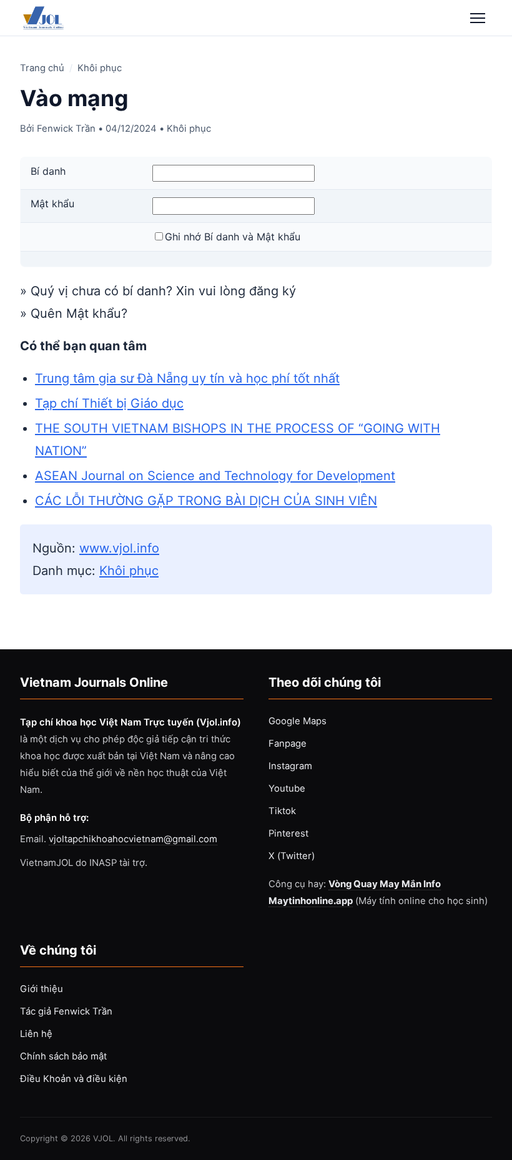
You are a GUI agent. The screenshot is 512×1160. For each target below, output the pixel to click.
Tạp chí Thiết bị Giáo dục (109, 403)
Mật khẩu (52, 203)
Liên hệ (36, 1034)
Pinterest (288, 833)
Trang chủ (42, 68)
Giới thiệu (41, 989)
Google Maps (297, 721)
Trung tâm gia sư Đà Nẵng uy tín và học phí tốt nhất (187, 378)
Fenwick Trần (66, 128)
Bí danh (48, 171)
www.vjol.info (119, 548)
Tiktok (282, 811)
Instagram (290, 766)
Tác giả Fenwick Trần (66, 1011)
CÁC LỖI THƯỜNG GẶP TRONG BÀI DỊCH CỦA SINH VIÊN (206, 500)
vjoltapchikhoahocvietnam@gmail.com (133, 839)
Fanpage (287, 743)
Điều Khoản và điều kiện (73, 1078)
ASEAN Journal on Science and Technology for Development (215, 475)
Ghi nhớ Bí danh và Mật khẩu (232, 236)
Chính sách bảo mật (63, 1056)
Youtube (286, 788)
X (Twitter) (291, 856)
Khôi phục (99, 68)
